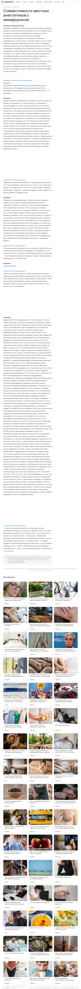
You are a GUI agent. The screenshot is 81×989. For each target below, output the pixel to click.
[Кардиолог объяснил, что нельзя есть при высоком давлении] (15, 745)
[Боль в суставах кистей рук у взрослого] (66, 897)
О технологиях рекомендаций (68, 987)
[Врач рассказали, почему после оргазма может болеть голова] (40, 770)
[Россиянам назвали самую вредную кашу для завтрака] (66, 695)
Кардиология (15, 6)
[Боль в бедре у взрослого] (66, 872)
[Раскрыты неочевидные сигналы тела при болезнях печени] (66, 669)
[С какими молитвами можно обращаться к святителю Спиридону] (40, 695)
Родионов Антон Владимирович (21, 80)
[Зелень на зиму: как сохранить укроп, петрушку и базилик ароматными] (40, 593)
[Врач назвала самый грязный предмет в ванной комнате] (66, 948)
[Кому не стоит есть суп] (40, 922)
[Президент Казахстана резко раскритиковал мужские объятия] (66, 644)
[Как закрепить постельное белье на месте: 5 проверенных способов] (15, 644)
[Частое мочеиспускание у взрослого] (15, 973)
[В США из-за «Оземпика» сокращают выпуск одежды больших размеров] (15, 720)
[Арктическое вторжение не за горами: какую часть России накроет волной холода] (15, 695)
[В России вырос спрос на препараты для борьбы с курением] (15, 846)
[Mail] (2, 2)
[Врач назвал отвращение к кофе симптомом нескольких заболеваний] (40, 973)
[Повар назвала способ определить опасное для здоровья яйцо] (40, 720)
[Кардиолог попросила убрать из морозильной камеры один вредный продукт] (66, 846)
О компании (7, 987)
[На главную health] (8, 2)
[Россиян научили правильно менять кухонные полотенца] (15, 770)
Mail (2, 987)
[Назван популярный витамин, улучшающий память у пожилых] (40, 745)
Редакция (31, 987)
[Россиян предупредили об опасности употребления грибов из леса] (40, 948)
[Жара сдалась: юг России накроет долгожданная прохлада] (15, 872)
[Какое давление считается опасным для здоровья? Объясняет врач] (66, 593)
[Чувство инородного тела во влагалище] (66, 770)
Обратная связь (56, 987)
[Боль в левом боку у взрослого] (15, 948)
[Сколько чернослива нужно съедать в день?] (15, 796)
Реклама (13, 987)
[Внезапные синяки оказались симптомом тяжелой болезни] (66, 619)
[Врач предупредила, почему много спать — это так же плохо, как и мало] (66, 745)
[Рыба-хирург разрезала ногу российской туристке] (40, 872)
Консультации (6, 6)
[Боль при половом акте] (66, 720)
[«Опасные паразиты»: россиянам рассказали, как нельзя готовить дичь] (66, 796)
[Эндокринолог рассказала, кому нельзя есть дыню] (66, 922)
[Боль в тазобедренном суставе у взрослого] (40, 796)
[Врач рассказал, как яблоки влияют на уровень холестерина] (40, 619)
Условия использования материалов (42, 987)
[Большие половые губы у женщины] (15, 619)
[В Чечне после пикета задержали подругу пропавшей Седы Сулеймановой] (15, 593)
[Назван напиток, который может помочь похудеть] (15, 821)
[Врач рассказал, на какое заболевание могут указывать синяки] (40, 644)
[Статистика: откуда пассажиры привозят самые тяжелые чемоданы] (40, 821)
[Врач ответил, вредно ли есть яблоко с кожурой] (40, 846)
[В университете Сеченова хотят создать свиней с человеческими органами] (40, 669)
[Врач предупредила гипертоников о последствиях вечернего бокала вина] (66, 973)
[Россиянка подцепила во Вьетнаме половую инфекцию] (15, 669)
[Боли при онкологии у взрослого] (40, 897)
